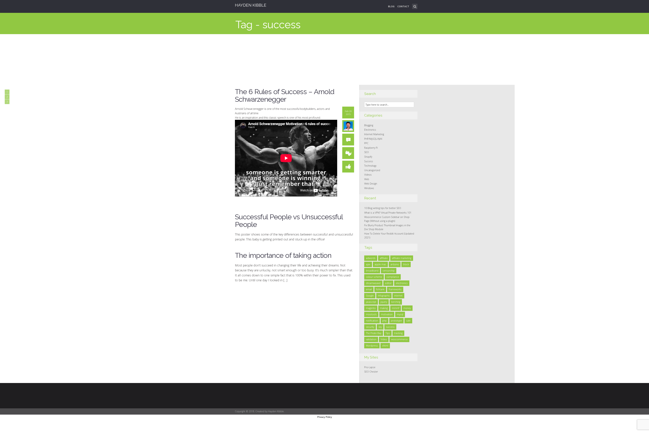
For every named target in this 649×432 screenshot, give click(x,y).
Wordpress (372, 345)
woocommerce (399, 339)
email (369, 289)
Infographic (384, 295)
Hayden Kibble (250, 5)
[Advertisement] (324, 59)
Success (368, 161)
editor (388, 283)
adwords (371, 258)
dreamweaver (373, 283)
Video (384, 339)
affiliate (384, 258)
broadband (372, 270)
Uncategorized (372, 170)
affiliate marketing (401, 258)
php (384, 320)
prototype (396, 320)
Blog (391, 6)
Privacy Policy (324, 417)
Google (370, 295)
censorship (389, 270)
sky (380, 326)
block (406, 264)
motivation (387, 314)
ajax (368, 264)
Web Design (370, 183)
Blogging (368, 125)
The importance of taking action (283, 255)
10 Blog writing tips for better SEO (382, 208)
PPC (366, 143)
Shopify (368, 156)
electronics (402, 283)
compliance (392, 276)
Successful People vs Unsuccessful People (289, 221)
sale (408, 320)
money (407, 308)
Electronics (370, 129)
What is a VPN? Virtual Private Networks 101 (387, 212)
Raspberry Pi (371, 147)
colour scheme (374, 276)
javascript (371, 301)
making (384, 308)
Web (366, 179)
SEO (366, 152)
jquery (383, 301)
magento (371, 308)
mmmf (395, 308)
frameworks (395, 289)
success (390, 326)
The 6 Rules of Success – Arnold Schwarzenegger (284, 95)
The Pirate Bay (373, 333)
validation (371, 339)
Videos (368, 174)
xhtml (385, 345)
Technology (370, 165)
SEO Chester (371, 371)
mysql (400, 314)
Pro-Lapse (369, 367)
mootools (371, 314)
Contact (403, 6)
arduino (394, 264)
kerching (395, 301)
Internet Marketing (374, 134)
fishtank (380, 289)
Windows (369, 188)
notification (372, 320)
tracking (398, 333)
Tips (388, 333)
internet (398, 295)
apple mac (380, 264)
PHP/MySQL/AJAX (373, 138)
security (370, 326)
